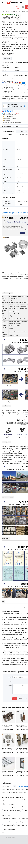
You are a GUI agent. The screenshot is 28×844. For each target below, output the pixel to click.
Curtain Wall (20, 807)
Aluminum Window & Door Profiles (9, 792)
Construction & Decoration (11, 11)
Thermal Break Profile (21, 792)
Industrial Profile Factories (9, 822)
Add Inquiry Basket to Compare (10, 126)
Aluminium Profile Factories (9, 818)
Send (15, 698)
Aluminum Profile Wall (8, 825)
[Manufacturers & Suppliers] (14, 2)
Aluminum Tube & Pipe (8, 807)
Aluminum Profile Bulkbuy (9, 829)
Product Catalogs (23, 786)
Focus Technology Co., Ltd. (19, 837)
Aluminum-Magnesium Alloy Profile (11, 810)
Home (3, 11)
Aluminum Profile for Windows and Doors (12, 789)
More (3, 832)
